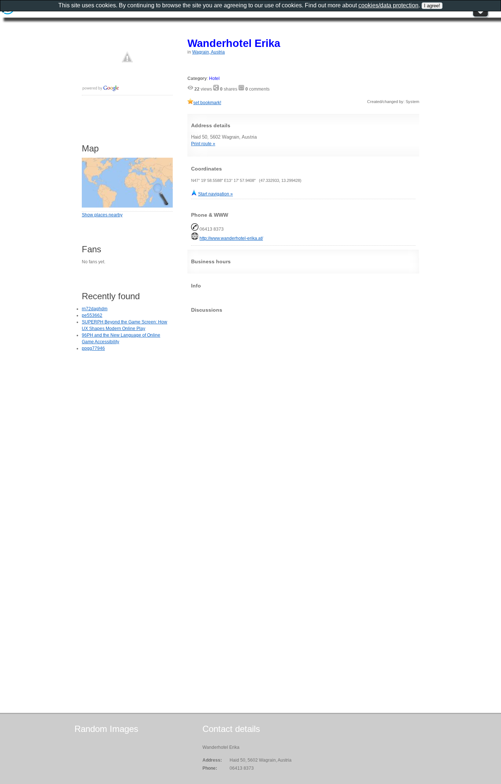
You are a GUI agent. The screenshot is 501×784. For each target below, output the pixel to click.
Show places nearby (102, 214)
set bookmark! (207, 102)
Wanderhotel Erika (233, 43)
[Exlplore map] (127, 206)
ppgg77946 (93, 348)
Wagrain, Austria (208, 52)
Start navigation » (215, 194)
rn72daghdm (94, 308)
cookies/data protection (388, 5)
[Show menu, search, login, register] (480, 16)
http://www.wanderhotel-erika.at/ (231, 238)
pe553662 (92, 315)
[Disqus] (303, 410)
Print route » (203, 143)
